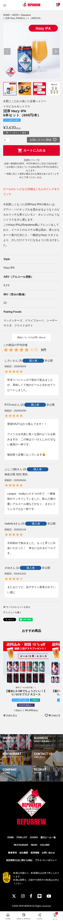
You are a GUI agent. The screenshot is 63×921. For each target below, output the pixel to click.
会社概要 (23, 852)
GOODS (34, 837)
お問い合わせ (48, 852)
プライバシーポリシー (46, 860)
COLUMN (44, 845)
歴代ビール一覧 (48, 837)
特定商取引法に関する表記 (19, 860)
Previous (7, 51)
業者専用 (12, 852)
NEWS (34, 845)
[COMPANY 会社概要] (16, 780)
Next (55, 51)
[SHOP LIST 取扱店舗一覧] (16, 749)
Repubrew (26, 15)
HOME (6, 15)
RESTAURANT (21, 845)
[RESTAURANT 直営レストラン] (16, 765)
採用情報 (35, 852)
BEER (15, 15)
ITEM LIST (21, 837)
